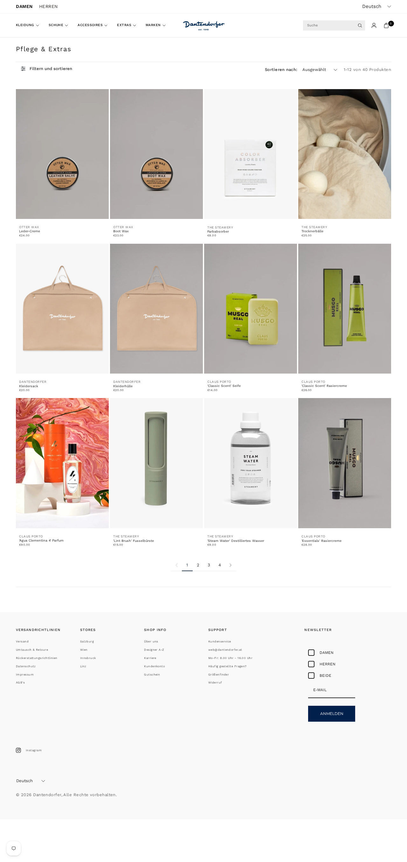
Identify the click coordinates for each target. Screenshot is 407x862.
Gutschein (152, 674)
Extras (124, 25)
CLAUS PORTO (219, 381)
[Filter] (46, 69)
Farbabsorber (218, 231)
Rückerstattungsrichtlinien (37, 658)
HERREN (48, 6)
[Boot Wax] (156, 154)
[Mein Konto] (374, 25)
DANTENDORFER (32, 381)
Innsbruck (88, 658)
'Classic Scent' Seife (224, 386)
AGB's (20, 682)
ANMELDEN (331, 713)
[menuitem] (30, 25)
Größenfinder (218, 674)
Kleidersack (28, 386)
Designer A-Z (154, 649)
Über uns (151, 641)
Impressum (25, 674)
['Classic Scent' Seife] (250, 309)
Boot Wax (121, 231)
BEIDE (325, 675)
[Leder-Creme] (62, 154)
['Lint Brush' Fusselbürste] (156, 463)
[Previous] (176, 565)
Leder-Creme (29, 231)
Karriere (150, 658)
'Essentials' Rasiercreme (321, 541)
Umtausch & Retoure (32, 649)
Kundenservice (219, 641)
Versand (22, 641)
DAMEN (24, 6)
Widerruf (215, 682)
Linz (83, 666)
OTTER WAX (29, 227)
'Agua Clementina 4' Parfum (41, 540)
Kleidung (25, 25)
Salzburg (87, 641)
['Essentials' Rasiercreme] (344, 463)
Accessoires (90, 25)
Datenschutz (26, 666)
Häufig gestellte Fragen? (227, 666)
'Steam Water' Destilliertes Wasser (235, 541)
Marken (153, 25)
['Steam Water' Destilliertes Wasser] (250, 463)
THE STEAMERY (220, 227)
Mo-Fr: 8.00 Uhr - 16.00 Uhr (230, 658)
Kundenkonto (154, 666)
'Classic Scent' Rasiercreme (324, 386)
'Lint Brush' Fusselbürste (133, 541)
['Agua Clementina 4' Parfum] (62, 463)
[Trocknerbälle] (344, 154)
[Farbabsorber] (250, 154)
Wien (84, 649)
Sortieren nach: (281, 69)
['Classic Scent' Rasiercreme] (344, 309)
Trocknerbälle (312, 231)
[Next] (230, 565)
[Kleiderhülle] (156, 309)
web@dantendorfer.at (225, 649)
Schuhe (56, 25)
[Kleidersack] (62, 309)
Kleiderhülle (123, 386)
